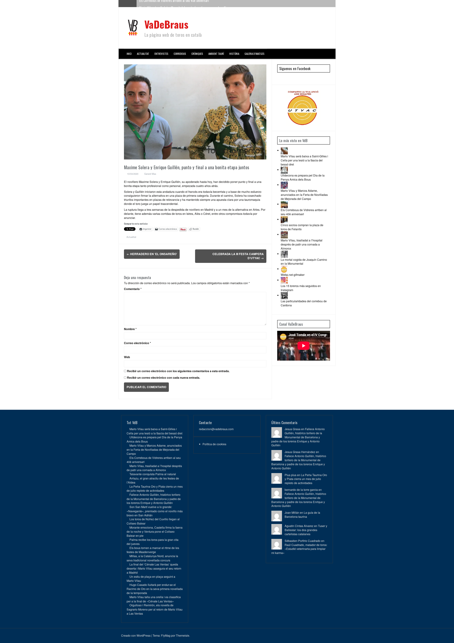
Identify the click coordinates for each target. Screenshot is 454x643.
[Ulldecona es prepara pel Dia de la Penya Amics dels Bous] (284, 170)
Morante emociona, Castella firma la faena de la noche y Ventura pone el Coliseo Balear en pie (154, 531)
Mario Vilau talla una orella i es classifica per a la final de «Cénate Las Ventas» (154, 599)
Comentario (133, 289)
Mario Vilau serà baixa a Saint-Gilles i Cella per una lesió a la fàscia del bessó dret (304, 160)
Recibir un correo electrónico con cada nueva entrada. (163, 378)
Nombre (130, 329)
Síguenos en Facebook (295, 68)
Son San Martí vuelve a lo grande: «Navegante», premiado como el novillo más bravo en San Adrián (155, 511)
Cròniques (197, 54)
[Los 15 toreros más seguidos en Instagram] (284, 280)
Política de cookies (214, 444)
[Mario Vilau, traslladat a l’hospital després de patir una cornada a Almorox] (284, 234)
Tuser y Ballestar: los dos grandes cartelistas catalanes (306, 530)
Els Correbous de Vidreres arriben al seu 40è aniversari (304, 212)
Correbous (180, 54)
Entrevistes (161, 54)
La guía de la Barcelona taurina (302, 514)
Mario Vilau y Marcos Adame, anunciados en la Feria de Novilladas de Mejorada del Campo (304, 195)
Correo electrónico (137, 343)
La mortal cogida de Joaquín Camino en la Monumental (304, 262)
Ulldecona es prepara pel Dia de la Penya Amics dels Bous (303, 177)
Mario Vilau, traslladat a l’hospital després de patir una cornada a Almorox (186, 3)
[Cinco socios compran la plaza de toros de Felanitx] (284, 219)
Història (234, 54)
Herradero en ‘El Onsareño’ (152, 254)
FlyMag (165, 635)
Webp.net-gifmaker (292, 275)
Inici (129, 54)
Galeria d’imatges (254, 54)
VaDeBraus (166, 24)
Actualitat (143, 54)
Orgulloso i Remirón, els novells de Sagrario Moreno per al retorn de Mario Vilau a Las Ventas (154, 609)
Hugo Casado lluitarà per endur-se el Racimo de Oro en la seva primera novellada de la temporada (155, 589)
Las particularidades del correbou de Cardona (304, 303)
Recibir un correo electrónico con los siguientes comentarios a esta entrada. (178, 371)
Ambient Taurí (216, 54)
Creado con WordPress (136, 635)
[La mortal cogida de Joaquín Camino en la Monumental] (284, 254)
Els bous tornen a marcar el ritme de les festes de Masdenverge (153, 550)
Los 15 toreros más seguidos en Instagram (301, 288)
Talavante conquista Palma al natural (152, 474)
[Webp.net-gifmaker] (284, 269)
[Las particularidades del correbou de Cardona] (284, 295)
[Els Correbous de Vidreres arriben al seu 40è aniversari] (284, 204)
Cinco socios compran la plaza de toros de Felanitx (302, 227)
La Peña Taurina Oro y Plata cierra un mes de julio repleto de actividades (155, 488)
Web (127, 357)
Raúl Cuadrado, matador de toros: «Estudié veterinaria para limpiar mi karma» (299, 549)
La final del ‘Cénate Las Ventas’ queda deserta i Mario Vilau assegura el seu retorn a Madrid (154, 568)
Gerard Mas (150, 173)
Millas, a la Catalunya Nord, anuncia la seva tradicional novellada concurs (152, 558)
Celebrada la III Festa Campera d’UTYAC (238, 256)
